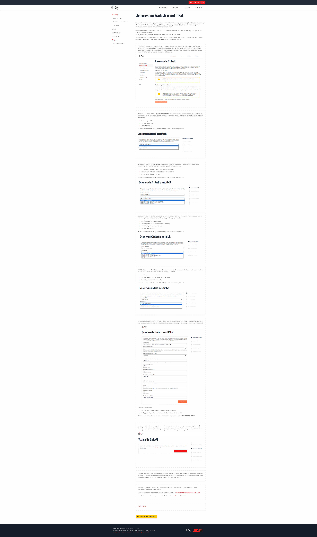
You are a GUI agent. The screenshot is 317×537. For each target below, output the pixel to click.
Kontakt (198, 7)
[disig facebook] (197, 529)
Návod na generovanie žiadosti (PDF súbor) (188, 492)
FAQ (113, 47)
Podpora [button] (114, 40)
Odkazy (186, 7)
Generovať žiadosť (180, 496)
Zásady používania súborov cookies (122, 532)
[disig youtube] (200, 529)
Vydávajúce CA (116, 32)
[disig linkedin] (194, 529)
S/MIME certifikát (117, 18)
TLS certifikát (116, 25)
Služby (175, 7)
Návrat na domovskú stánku (148, 516)
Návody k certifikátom (119, 43)
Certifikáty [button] (115, 14)
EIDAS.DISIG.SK (194, 2)
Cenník (114, 29)
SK (202, 2)
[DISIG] (189, 530)
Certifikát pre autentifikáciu (120, 22)
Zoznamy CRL (116, 36)
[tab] (122, 20)
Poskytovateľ (164, 7)
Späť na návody (142, 506)
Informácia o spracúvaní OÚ (141, 532)
